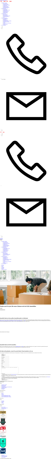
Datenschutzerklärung (14, 374)
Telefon (3, 360)
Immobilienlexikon (5, 20)
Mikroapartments (5, 10)
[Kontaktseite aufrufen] (26, 129)
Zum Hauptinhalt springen (3, 0)
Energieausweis (5, 5)
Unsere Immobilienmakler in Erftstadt (6, 396)
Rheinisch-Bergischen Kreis (12, 320)
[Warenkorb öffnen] (2, 27)
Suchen (1, 308)
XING (2, 402)
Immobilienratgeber (5, 18)
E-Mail (3, 358)
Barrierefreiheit (3, 457)
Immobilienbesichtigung (6, 7)
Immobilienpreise (5, 24)
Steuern (4, 23)
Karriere (3, 393)
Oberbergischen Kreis (19, 320)
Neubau (4, 22)
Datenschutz (3, 373)
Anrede (3, 354)
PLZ (2, 363)
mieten (22, 346)
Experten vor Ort (4, 13)
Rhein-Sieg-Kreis (2, 320)
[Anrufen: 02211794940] (26, 78)
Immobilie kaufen (5, 12)
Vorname (3, 355)
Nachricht (3, 366)
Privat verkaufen (5, 3)
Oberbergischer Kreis (6, 16)
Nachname (3, 357)
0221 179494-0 (3, 407)
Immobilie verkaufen (4, 384)
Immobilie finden (4, 8)
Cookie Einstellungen (4, 456)
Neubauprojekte (5, 9)
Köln (3, 17)
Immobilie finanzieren (6, 11)
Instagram (3, 401)
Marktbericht (4, 19)
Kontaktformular (4, 408)
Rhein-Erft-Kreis (5, 14)
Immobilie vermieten (5, 6)
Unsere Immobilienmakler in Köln (6, 395)
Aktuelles (3, 394)
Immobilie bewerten (5, 4)
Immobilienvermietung (6, 21)
